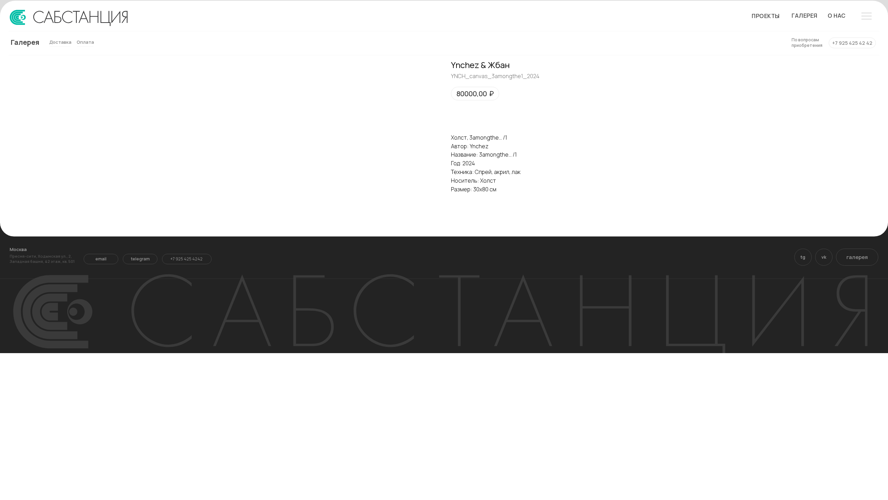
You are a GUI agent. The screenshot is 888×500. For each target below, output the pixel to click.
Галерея (25, 42)
